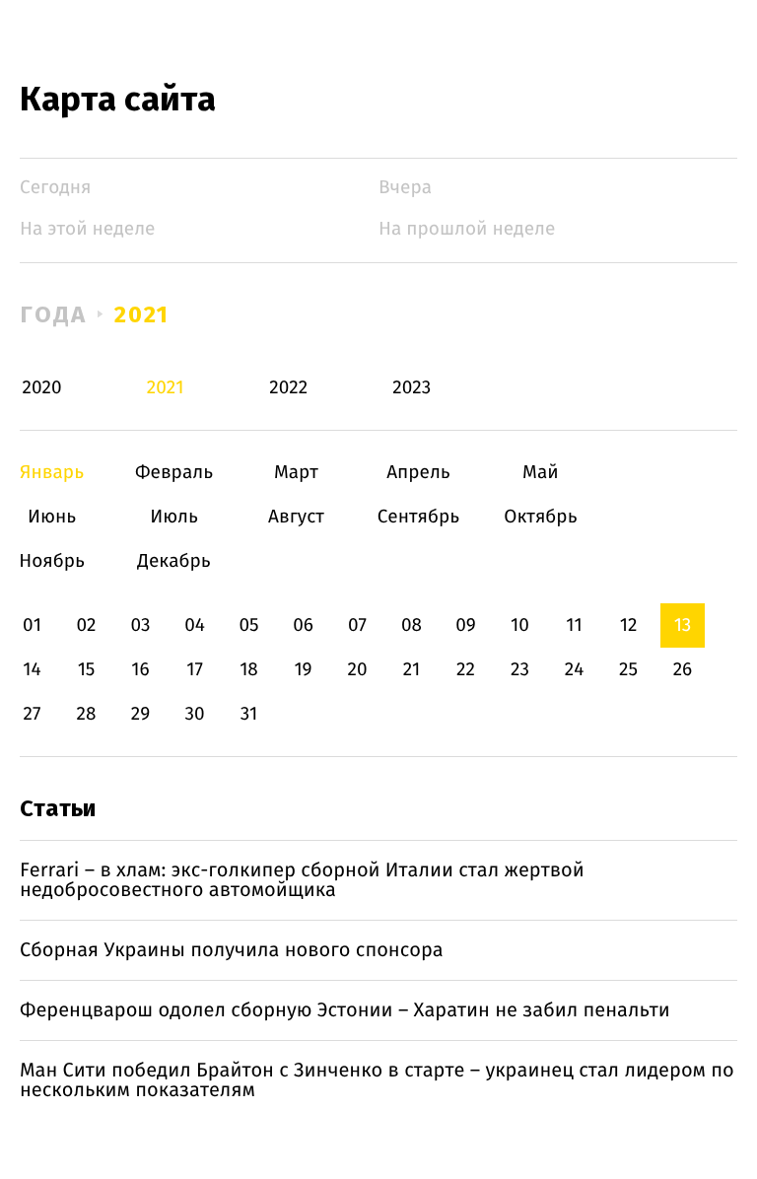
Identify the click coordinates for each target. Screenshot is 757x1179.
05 (248, 625)
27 (32, 714)
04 (194, 625)
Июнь (52, 517)
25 (628, 670)
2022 (288, 388)
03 (140, 625)
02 (86, 625)
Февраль (174, 472)
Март (296, 472)
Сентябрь (418, 517)
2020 (42, 388)
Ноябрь (52, 561)
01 (32, 625)
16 (140, 670)
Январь (52, 472)
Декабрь (174, 561)
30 (194, 714)
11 (574, 625)
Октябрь (540, 517)
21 (412, 670)
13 (683, 625)
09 (465, 625)
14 (31, 670)
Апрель (418, 472)
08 (411, 625)
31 (249, 714)
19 (302, 670)
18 (249, 670)
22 (465, 670)
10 (520, 625)
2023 (411, 388)
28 (87, 714)
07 (357, 625)
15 (87, 670)
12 (629, 625)
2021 (142, 314)
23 (520, 670)
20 (357, 670)
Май (540, 472)
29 (140, 714)
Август (296, 517)
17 (194, 670)
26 (683, 670)
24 (575, 670)
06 (303, 625)
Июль (174, 517)
